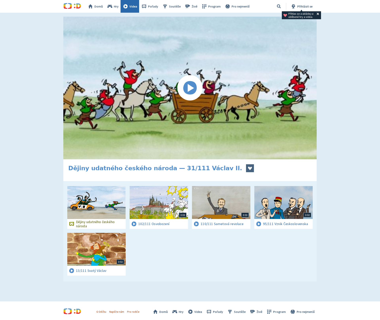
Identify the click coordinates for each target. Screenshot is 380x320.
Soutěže (175, 6)
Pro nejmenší (241, 6)
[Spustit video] (190, 88)
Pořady (153, 6)
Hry (116, 6)
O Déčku (101, 311)
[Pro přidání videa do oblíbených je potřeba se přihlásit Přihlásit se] (250, 168)
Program (214, 6)
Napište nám (116, 311)
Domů (98, 6)
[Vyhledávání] (279, 6)
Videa (133, 6)
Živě (194, 6)
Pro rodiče (133, 311)
